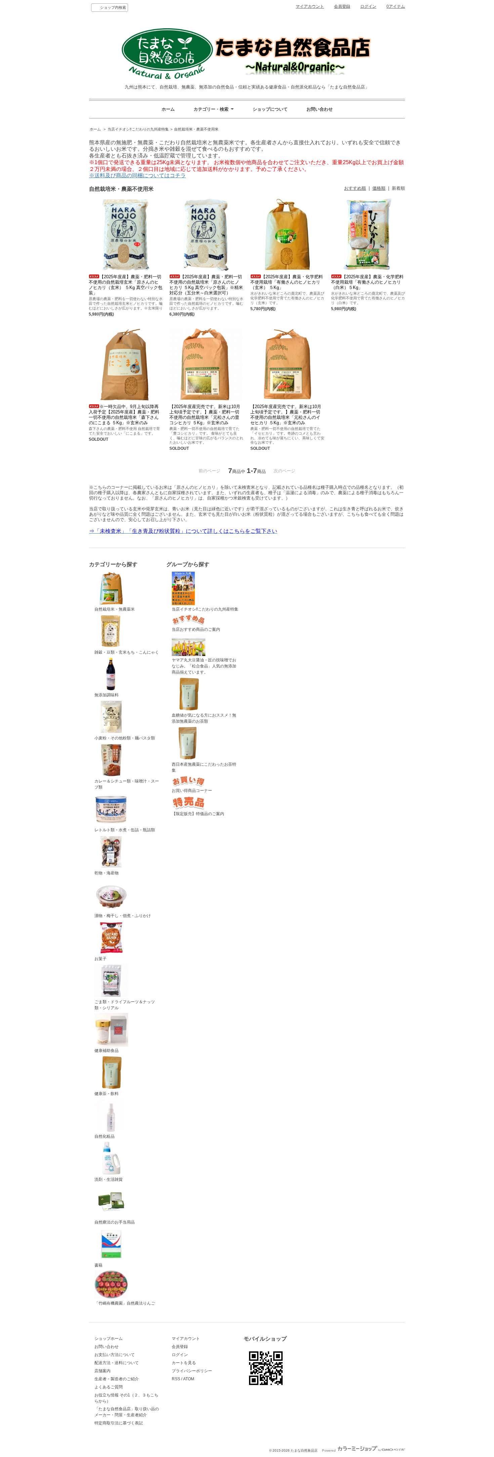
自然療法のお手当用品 (114, 1222)
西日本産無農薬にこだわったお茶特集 (204, 767)
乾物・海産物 (106, 873)
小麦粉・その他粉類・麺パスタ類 (124, 738)
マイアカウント (310, 6)
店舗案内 (102, 1371)
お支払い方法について (114, 1354)
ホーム (168, 109)
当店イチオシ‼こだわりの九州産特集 (138, 129)
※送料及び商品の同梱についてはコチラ (137, 175)
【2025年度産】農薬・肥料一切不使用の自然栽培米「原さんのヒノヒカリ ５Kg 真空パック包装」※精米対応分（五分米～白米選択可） (206, 284)
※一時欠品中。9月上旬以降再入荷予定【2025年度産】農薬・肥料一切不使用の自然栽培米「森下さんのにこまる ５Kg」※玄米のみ (124, 414)
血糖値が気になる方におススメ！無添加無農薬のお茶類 (204, 718)
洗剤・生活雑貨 (108, 1179)
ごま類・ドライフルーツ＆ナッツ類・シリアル (124, 1004)
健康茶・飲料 (106, 1093)
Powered (329, 1450)
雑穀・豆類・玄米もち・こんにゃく (126, 652)
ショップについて (270, 109)
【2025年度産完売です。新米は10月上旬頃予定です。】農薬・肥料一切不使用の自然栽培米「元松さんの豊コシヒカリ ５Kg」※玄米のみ (204, 414)
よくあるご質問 (108, 1387)
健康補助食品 (106, 1050)
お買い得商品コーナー (192, 790)
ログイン (368, 6)
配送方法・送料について (116, 1362)
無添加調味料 (106, 695)
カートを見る (184, 1362)
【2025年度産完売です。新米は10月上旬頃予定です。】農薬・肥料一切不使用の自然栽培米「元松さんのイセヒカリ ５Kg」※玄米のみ (285, 414)
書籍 (98, 1265)
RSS (176, 1379)
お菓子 (100, 958)
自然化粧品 (104, 1136)
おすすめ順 (355, 188)
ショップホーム (108, 1338)
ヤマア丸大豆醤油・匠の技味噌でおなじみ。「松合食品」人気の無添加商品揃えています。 (204, 666)
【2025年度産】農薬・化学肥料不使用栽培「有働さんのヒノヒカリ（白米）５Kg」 (367, 282)
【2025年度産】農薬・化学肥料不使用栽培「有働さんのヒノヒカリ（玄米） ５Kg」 (286, 282)
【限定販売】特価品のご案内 (198, 813)
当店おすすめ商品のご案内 (196, 629)
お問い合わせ (319, 109)
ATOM (188, 1379)
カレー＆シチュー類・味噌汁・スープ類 (126, 784)
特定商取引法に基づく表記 (118, 1423)
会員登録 (342, 6)
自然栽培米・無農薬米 (114, 609)
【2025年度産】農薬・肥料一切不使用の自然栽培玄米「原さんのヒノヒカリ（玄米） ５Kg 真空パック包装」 (125, 284)
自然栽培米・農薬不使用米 (196, 129)
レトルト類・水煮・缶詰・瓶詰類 (124, 830)
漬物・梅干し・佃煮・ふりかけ (122, 915)
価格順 (378, 188)
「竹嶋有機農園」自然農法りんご (124, 1303)
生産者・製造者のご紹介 (116, 1379)
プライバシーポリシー (192, 1371)
